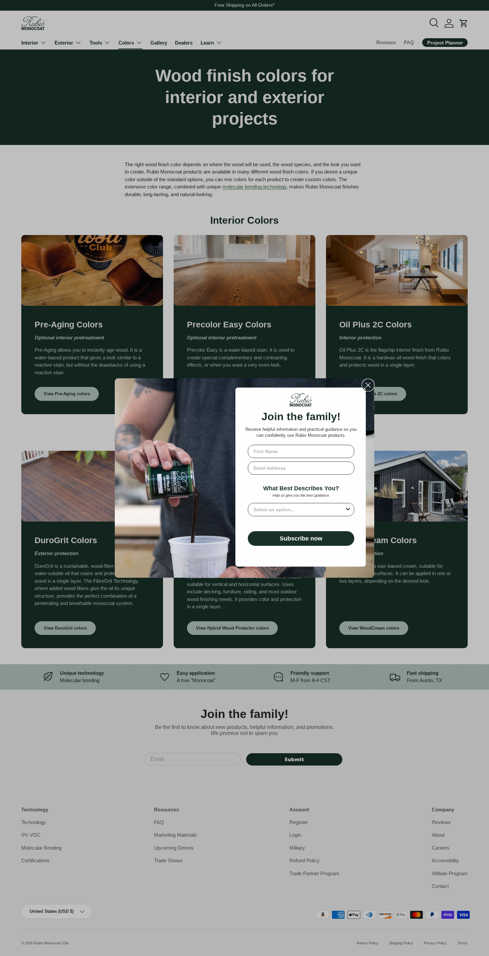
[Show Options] (348, 509)
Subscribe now (301, 538)
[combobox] (299, 509)
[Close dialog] (368, 385)
